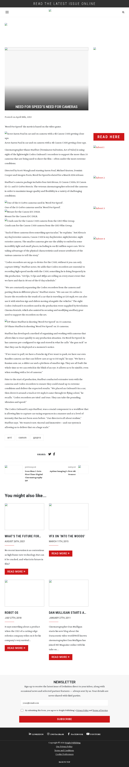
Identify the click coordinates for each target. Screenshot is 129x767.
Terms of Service (100, 710)
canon (23, 437)
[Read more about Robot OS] (24, 593)
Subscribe (64, 719)
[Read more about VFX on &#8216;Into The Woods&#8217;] (68, 516)
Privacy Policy (82, 710)
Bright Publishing (73, 742)
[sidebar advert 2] (108, 188)
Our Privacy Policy (64, 746)
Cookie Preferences (65, 754)
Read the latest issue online (64, 4)
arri (9, 437)
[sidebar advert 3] (108, 219)
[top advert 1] (64, 32)
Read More (15, 571)
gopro (37, 437)
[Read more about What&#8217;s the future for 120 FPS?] (24, 516)
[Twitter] (50, 454)
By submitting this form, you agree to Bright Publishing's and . (66, 710)
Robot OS (11, 613)
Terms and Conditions (64, 750)
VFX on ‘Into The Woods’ (67, 536)
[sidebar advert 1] (108, 158)
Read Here (109, 137)
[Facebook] (54, 454)
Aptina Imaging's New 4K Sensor (63, 472)
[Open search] (123, 12)
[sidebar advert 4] (108, 268)
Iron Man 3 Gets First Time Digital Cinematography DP (34, 476)
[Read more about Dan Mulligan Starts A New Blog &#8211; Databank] (68, 593)
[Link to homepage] (64, 12)
